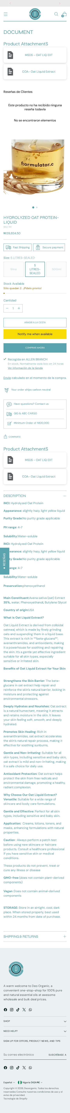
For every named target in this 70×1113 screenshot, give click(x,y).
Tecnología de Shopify (15, 1098)
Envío (7, 378)
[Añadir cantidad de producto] (18, 308)
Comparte (15, 436)
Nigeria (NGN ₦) (31, 1082)
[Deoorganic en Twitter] (24, 1010)
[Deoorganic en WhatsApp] (30, 1010)
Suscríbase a (57, 1054)
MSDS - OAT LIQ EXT (38, 55)
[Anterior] (10, 3)
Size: (19, 258)
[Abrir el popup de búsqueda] (56, 14)
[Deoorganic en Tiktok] (18, 1010)
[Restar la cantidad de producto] (7, 308)
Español (8, 1082)
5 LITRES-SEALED (35, 269)
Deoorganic (30, 1088)
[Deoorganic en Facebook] (6, 1010)
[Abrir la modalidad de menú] (6, 14)
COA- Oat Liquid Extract (38, 72)
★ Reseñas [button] (4, 561)
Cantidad (10, 300)
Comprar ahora (35, 347)
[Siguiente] (59, 3)
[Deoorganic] (35, 14)
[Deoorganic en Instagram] (12, 1010)
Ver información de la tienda (25, 368)
